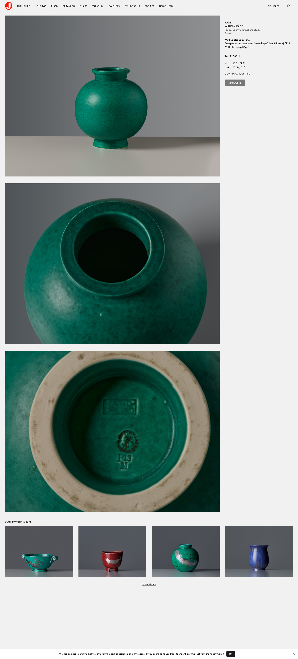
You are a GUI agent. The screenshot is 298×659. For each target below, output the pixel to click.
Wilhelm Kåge (234, 26)
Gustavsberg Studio (250, 29)
